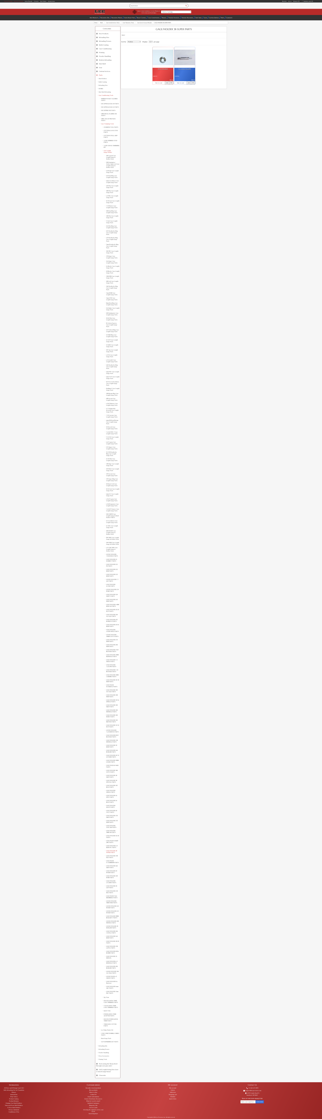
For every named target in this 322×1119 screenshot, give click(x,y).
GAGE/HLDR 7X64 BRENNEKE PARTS (111, 896)
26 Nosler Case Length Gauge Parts (112, 267)
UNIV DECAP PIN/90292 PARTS (108, 119)
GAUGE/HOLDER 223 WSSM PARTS (112, 912)
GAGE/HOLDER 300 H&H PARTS (112, 706)
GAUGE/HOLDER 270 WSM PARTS (112, 590)
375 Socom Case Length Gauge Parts (111, 474)
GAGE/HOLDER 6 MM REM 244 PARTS (112, 605)
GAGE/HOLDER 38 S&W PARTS (111, 776)
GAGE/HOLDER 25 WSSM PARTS (111, 871)
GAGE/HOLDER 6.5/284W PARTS (111, 881)
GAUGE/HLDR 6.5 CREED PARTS (111, 977)
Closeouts (229, 18)
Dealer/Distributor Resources (93, 1099)
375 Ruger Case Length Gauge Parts (111, 257)
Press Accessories (104, 1056)
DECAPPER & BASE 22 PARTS (110, 107)
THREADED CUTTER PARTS (110, 1025)
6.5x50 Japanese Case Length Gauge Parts (112, 505)
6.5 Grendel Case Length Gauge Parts (111, 360)
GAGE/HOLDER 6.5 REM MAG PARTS (111, 962)
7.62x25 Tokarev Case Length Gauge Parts (112, 510)
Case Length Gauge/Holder (108, 151)
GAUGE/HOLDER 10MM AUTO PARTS (112, 635)
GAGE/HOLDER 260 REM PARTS (112, 937)
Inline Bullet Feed (129, 18)
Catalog (36, 1)
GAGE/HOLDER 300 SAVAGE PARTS (112, 690)
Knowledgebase (93, 1113)
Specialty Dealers (18, 1)
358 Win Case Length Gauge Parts (112, 191)
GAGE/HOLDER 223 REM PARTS (112, 575)
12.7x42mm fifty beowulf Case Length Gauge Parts (112, 410)
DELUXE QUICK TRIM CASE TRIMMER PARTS (111, 1001)
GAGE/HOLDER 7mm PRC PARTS (112, 992)
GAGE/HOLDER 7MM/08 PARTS (111, 831)
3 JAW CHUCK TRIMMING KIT (111, 146)
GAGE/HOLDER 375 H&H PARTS (112, 816)
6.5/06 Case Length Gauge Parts (111, 355)
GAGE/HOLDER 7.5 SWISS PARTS (111, 660)
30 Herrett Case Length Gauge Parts (111, 427)
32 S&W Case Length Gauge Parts (112, 345)
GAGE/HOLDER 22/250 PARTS (110, 585)
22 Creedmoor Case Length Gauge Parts (112, 521)
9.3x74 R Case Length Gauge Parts (112, 438)
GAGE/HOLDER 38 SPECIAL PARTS (111, 781)
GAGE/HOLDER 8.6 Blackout (111, 982)
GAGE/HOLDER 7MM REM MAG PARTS (112, 655)
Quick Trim (107, 1011)
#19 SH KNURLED (163, 69)
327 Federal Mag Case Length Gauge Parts (112, 330)
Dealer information (93, 1096)
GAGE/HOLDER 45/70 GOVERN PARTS (112, 756)
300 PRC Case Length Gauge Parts (112, 252)
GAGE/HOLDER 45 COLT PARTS (111, 811)
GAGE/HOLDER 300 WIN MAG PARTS (112, 711)
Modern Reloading (187, 18)
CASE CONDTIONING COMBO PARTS (110, 1034)
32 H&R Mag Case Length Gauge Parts (111, 335)
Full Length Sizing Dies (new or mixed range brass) (107, 1070)
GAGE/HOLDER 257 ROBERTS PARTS (112, 620)
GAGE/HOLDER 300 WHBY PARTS (112, 716)
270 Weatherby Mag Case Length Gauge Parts (112, 239)
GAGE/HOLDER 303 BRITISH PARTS (112, 721)
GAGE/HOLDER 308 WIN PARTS (112, 695)
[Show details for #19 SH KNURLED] (163, 57)
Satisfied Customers (93, 1103)
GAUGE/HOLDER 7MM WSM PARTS (111, 902)
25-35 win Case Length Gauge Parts (112, 201)
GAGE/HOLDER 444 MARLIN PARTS (112, 751)
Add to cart (158, 83)
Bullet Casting (141, 18)
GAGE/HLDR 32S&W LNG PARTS (112, 841)
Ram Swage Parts (106, 1038)
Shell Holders (103, 78)
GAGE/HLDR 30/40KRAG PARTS (111, 685)
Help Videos (43, 1)
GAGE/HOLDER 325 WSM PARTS (112, 876)
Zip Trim (106, 997)
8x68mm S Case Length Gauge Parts (112, 389)
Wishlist (172, 1096)
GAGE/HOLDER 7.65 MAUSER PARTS (112, 670)
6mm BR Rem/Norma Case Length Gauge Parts (112, 421)
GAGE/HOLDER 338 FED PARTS (112, 856)
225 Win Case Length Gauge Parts (112, 186)
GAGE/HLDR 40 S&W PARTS (112, 766)
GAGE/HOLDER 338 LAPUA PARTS (112, 947)
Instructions (51, 1)
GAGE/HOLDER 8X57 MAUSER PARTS (112, 736)
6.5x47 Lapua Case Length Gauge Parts (111, 500)
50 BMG (101, 88)
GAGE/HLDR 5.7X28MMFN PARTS (112, 861)
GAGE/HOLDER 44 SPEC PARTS (111, 796)
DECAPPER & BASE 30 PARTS (110, 104)
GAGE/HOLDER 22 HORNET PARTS (111, 560)
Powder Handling (174, 18)
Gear (205, 18)
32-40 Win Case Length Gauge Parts (111, 459)
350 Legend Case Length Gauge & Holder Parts (111, 157)
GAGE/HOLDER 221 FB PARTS (112, 565)
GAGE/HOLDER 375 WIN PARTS (112, 821)
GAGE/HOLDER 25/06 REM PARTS (112, 625)
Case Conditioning (154, 18)
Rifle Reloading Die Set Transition (14, 1090)
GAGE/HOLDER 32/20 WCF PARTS (112, 726)
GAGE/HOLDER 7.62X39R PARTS (111, 665)
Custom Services (214, 18)
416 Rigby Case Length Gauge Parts (112, 309)
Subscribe (259, 1102)
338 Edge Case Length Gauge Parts (112, 464)
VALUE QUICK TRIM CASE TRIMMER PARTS (111, 1006)
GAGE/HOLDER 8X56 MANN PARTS (112, 952)
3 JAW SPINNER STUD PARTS (110, 141)
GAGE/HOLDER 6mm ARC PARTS (112, 987)
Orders (173, 1090)
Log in (289, 1)
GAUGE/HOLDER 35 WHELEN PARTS (112, 927)
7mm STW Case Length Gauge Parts (111, 298)
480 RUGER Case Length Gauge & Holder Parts (111, 532)
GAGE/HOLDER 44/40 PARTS (112, 836)
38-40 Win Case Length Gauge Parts (111, 319)
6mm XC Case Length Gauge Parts (112, 494)
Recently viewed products (93, 1088)
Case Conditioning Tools (106, 95)
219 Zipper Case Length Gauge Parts (111, 448)
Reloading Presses (117, 18)
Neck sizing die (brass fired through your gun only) (106, 1065)
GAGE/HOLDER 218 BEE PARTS (112, 891)
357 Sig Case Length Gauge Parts (112, 350)
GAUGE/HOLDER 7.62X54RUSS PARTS (112, 731)
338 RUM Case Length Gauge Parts (112, 277)
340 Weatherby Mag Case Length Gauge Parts (112, 287)
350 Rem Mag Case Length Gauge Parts (111, 211)
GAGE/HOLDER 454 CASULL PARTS (112, 932)
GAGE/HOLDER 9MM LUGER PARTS (112, 761)
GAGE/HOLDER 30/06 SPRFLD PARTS (112, 701)
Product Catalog (14, 1099)
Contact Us (93, 1094)
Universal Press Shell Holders (14, 1105)
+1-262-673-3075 (252, 1088)
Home (96, 22)
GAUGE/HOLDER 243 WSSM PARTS (112, 907)
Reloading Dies (104, 18)
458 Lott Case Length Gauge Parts (112, 282)
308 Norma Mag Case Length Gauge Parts (112, 394)
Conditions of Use (14, 1112)
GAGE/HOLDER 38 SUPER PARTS (111, 851)
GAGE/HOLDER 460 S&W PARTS (112, 866)
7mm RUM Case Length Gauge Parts (111, 293)
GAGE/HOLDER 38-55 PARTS (112, 942)
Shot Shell (198, 18)
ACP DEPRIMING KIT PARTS (109, 1042)
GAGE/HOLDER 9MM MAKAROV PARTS (112, 917)
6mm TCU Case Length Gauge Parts (112, 377)
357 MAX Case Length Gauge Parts (112, 469)
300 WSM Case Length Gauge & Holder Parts (112, 543)
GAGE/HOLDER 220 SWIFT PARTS (112, 595)
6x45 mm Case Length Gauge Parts (112, 171)
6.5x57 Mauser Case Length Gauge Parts (112, 404)
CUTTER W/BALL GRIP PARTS (110, 136)
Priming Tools (103, 1059)
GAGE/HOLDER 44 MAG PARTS (111, 801)
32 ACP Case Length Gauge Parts (112, 340)
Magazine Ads (93, 1105)
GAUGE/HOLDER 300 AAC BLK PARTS (112, 972)
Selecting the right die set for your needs (93, 1110)
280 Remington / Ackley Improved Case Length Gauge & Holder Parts (112, 164)
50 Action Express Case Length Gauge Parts (111, 324)
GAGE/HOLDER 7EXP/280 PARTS (111, 826)
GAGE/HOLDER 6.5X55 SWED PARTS (112, 630)
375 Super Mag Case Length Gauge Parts (112, 479)
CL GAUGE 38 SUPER (185, 69)
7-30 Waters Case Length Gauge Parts (111, 206)
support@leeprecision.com (252, 1090)
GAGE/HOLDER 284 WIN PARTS (112, 645)
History (14, 1092)
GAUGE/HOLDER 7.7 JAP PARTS (112, 580)
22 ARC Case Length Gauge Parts (112, 526)
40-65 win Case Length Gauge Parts (112, 489)
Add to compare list (167, 83)
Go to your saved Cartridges (149, 13)
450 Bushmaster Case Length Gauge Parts (112, 314)
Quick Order (172, 1099)
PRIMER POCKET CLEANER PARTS (109, 99)
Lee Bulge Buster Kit (107, 1030)
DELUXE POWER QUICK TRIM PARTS (111, 1020)
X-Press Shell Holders (13, 1107)
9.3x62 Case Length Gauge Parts (111, 221)
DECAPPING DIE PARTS (108, 110)
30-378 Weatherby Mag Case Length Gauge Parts (111, 453)
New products (93, 1090)
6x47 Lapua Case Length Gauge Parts (111, 443)
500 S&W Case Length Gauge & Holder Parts (112, 538)
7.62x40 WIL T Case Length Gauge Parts (112, 433)
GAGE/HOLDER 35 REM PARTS (111, 746)
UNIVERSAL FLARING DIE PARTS (109, 114)
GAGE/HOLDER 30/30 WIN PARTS (112, 680)
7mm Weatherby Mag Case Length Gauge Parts (112, 246)
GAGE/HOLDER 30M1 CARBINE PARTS (112, 675)
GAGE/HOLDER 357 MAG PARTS (112, 786)
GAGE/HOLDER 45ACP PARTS (110, 806)
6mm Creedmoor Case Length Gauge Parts (112, 181)
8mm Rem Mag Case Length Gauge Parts (112, 304)
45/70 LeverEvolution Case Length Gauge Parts (112, 383)
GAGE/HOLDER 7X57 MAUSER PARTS (112, 650)
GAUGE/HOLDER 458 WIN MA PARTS (112, 922)
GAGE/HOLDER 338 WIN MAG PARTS (112, 741)
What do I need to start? (93, 1101)
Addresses (173, 1092)
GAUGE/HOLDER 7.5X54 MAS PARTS (112, 555)
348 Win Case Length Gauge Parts (112, 216)
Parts (222, 18)
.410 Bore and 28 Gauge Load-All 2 (14, 1088)
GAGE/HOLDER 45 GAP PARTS (111, 886)
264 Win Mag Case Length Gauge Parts (111, 226)
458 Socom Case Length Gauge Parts (111, 399)
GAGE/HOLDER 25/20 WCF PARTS (112, 610)
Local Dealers (28, 1)
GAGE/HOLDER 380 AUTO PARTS (112, 771)
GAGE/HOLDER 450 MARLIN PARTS (112, 967)
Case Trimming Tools (107, 124)
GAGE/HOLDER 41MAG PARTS (110, 791)
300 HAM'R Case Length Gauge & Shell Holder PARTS (112, 515)
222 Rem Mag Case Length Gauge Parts (111, 176)
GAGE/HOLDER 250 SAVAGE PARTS (112, 615)
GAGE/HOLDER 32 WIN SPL (111, 957)
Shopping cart (173, 1094)
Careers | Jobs (93, 1107)
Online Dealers (8, 1)
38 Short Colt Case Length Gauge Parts (111, 484)
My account (172, 1088)
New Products (94, 18)
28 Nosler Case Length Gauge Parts (112, 272)
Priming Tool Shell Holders (14, 1103)
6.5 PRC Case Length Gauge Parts (112, 196)
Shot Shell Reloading (105, 92)
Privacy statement (14, 1110)
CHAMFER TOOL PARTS (111, 127)
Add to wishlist (171, 83)
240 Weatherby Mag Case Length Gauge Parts (112, 366)
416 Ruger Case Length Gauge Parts (111, 262)
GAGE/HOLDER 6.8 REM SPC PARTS (111, 846)
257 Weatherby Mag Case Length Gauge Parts (112, 232)
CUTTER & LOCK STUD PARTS (111, 131)
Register (284, 1)
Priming (164, 18)
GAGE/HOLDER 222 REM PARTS (112, 570)
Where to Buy (93, 1092)
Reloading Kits (103, 1046)
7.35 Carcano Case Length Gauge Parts (111, 416)
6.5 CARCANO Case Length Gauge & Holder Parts (112, 549)
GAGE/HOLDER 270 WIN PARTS (112, 640)
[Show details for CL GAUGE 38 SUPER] (184, 57)
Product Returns (14, 1101)
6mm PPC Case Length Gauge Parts (112, 372)
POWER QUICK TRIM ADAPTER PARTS (110, 1015)
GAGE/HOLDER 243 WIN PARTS (112, 600)
